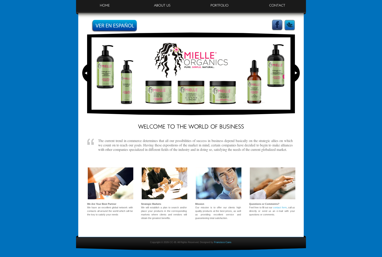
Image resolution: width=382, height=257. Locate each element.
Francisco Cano (222, 242)
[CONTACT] (277, 3)
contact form (279, 207)
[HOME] (105, 3)
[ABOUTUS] (162, 3)
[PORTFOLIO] (219, 3)
